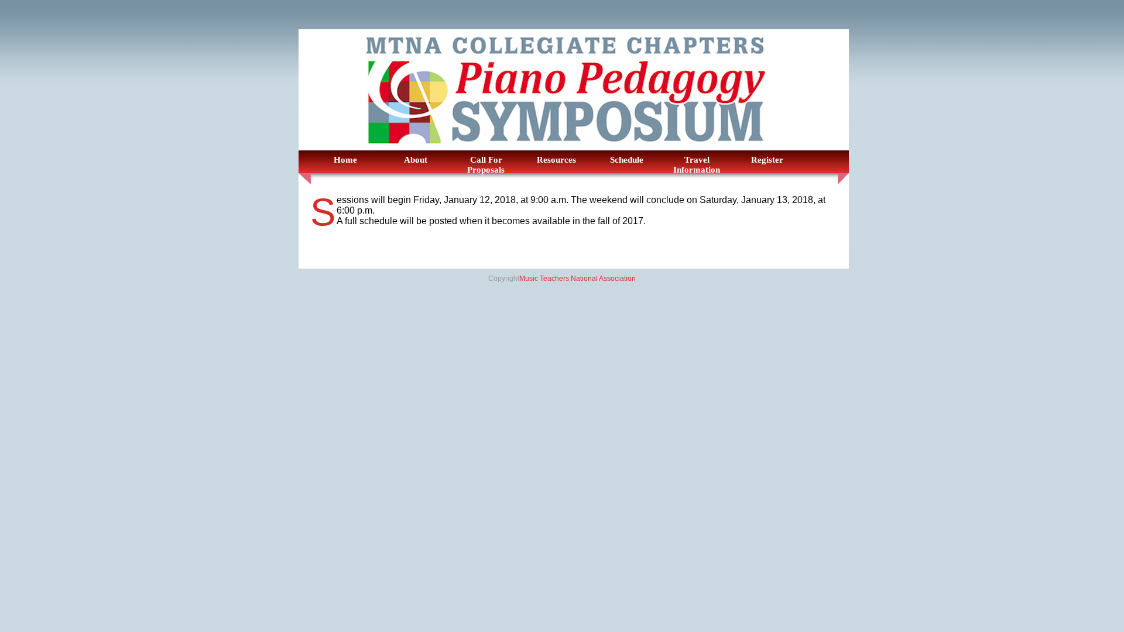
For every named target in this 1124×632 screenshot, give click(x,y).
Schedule (626, 159)
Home (345, 159)
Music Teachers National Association (577, 278)
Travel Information (696, 164)
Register (767, 159)
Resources (556, 159)
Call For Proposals (486, 164)
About (415, 159)
